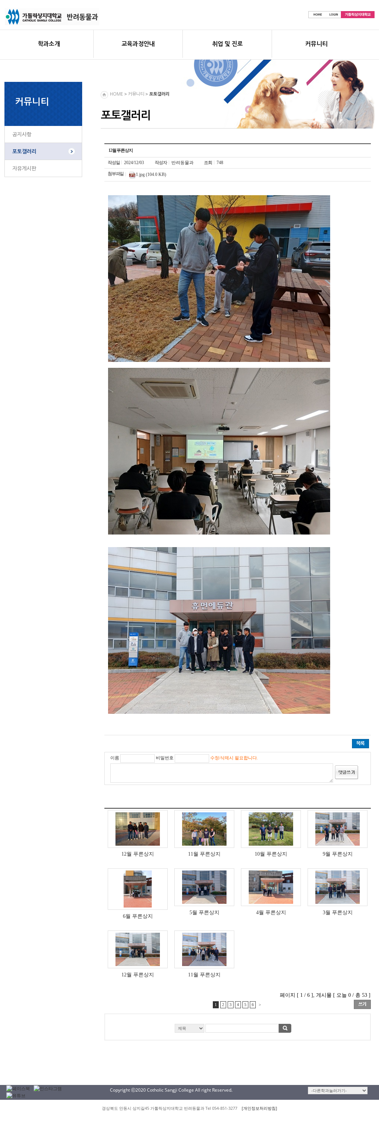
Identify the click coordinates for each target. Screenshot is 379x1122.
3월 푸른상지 (338, 912)
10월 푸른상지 (271, 854)
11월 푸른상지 (204, 854)
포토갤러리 (24, 151)
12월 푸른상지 (137, 854)
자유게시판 (24, 168)
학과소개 (49, 44)
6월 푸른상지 (138, 916)
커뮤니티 (316, 44)
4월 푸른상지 (271, 912)
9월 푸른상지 (338, 854)
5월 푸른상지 (204, 912)
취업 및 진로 (227, 44)
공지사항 (21, 134)
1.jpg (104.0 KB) (151, 174)
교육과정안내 (138, 44)
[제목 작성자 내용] (237, 1030)
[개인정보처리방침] (259, 1108)
